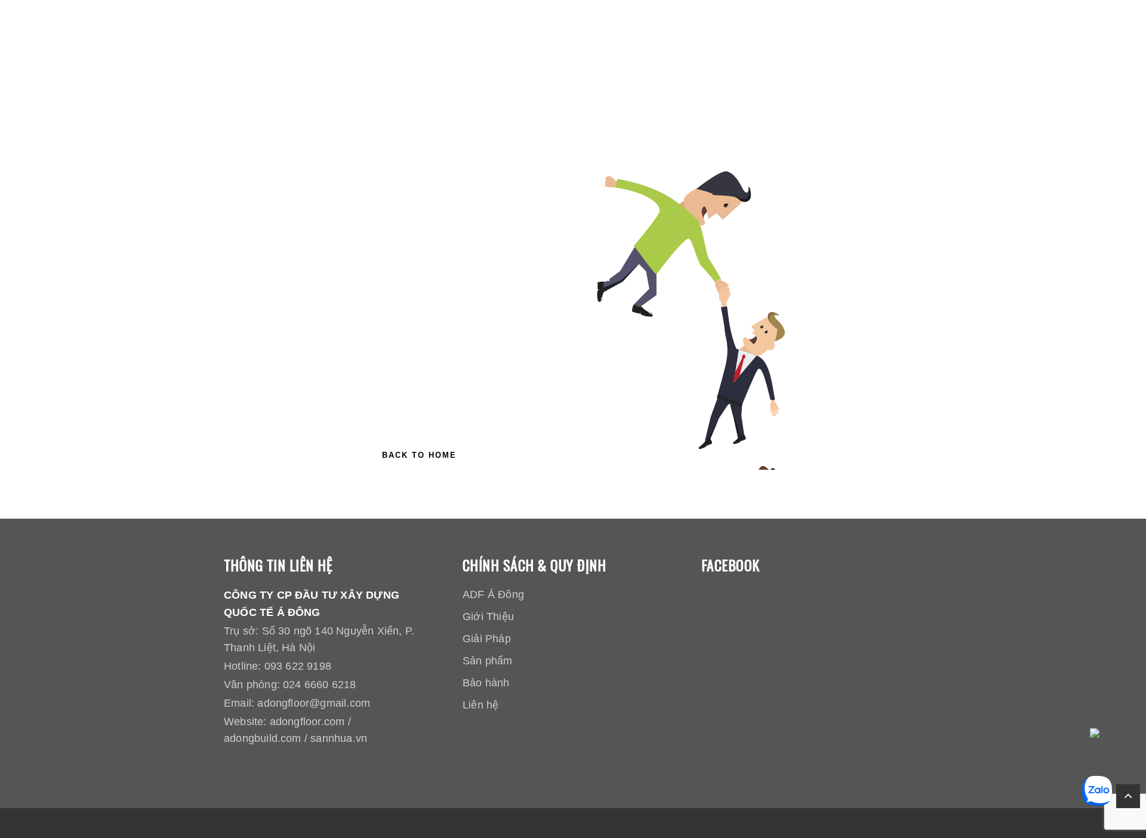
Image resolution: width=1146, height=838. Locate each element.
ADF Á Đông (493, 594)
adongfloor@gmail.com (313, 703)
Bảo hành (486, 683)
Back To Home (419, 455)
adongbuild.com (262, 738)
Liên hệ (480, 705)
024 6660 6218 (319, 685)
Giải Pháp (487, 639)
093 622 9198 (297, 666)
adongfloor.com (307, 722)
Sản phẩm (488, 661)
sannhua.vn (338, 738)
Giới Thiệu (488, 617)
